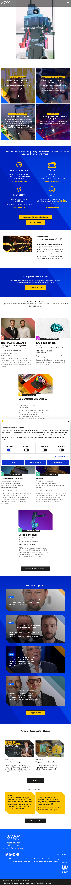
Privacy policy (39, 859)
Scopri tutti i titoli (35, 569)
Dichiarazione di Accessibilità (45, 861)
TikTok (17, 854)
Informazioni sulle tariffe (52, 182)
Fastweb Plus (40, 883)
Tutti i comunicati (35, 821)
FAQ (10, 859)
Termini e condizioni (23, 859)
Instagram (10, 854)
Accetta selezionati (35, 462)
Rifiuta (13, 462)
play (35, 11)
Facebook (6, 854)
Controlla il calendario (19, 182)
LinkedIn (13, 854)
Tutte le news (35, 780)
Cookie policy (53, 859)
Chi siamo (15, 883)
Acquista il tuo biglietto (35, 217)
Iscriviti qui (35, 287)
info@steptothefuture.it (52, 207)
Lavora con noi (50, 883)
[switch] (26, 450)
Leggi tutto (35, 713)
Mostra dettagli (60, 457)
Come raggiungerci (19, 207)
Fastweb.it (7, 883)
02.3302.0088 (61, 201)
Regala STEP (35, 222)
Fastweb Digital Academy (27, 883)
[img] (5, 4)
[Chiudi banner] (68, 421)
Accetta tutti (58, 462)
